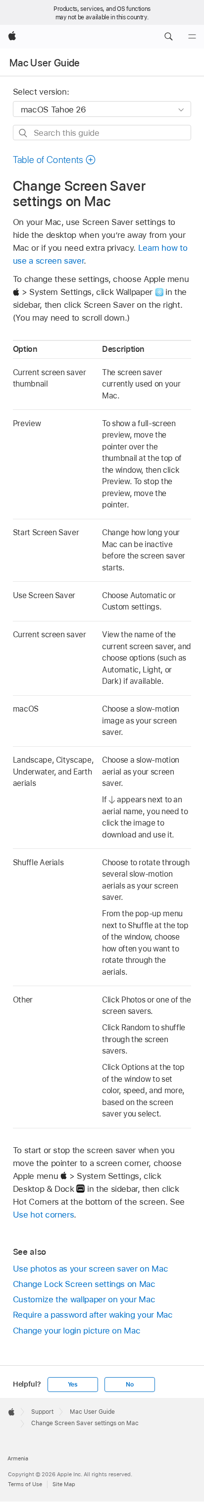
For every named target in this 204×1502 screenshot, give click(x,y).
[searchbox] (102, 132)
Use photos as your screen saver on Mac (90, 1269)
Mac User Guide (44, 63)
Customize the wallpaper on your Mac (84, 1299)
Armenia (17, 1458)
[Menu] (192, 37)
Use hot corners (43, 1215)
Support (42, 1411)
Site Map (63, 1484)
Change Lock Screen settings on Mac (84, 1284)
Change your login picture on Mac (77, 1330)
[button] (168, 37)
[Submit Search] (23, 133)
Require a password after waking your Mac (93, 1315)
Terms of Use (25, 1484)
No (130, 1384)
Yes (73, 1384)
